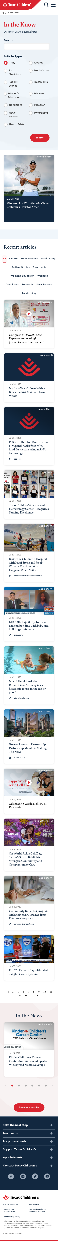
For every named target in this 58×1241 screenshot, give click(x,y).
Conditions (15, 105)
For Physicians (15, 73)
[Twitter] (35, 1176)
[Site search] (46, 5)
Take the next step (15, 1125)
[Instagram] (23, 1176)
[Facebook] (11, 1176)
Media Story (41, 71)
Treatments (41, 82)
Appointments (12, 1157)
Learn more (10, 1133)
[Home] (3, 12)
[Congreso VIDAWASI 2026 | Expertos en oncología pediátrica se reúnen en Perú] (29, 313)
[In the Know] (20, 5)
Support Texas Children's (19, 1149)
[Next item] (51, 1085)
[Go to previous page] (7, 992)
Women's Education (14, 96)
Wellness (39, 94)
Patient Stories (13, 84)
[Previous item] (6, 1085)
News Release (13, 115)
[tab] (4, 259)
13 (26, 995)
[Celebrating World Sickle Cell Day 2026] (29, 782)
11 (51, 991)
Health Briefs (16, 124)
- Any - (13, 63)
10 (44, 991)
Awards (38, 63)
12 (20, 995)
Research (39, 105)
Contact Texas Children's (20, 1166)
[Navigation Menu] (53, 5)
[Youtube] (47, 1176)
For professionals (14, 1141)
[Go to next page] (38, 995)
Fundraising (41, 113)
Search (8, 40)
